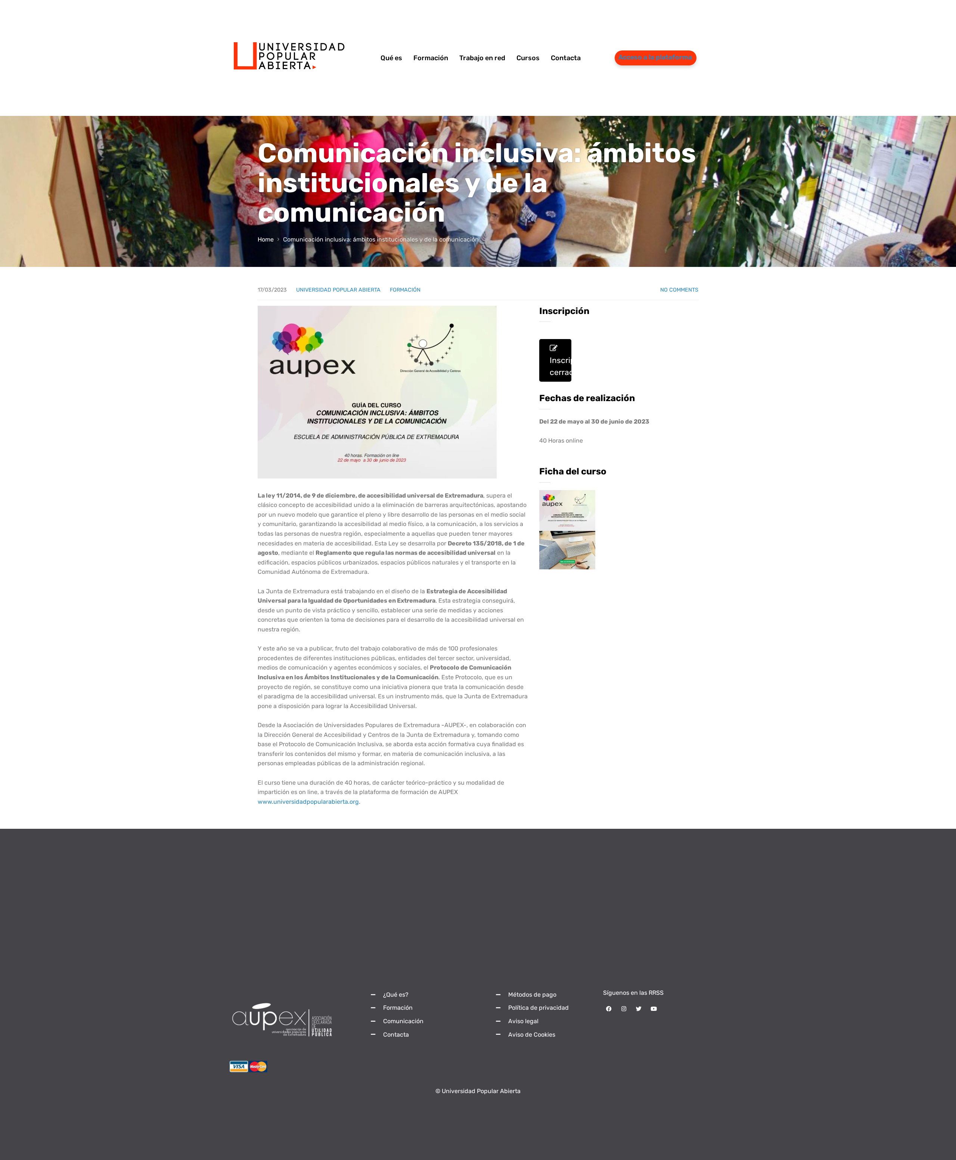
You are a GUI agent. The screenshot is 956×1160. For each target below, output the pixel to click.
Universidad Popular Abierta (338, 290)
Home (266, 239)
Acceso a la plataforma (655, 57)
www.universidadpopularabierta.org (308, 801)
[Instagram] (623, 1009)
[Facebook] (608, 1009)
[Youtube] (653, 1009)
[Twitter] (638, 1009)
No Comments (679, 290)
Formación (405, 290)
